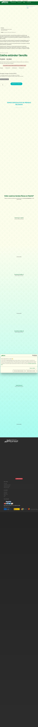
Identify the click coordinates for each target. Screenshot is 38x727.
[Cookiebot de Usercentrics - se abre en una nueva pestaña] (33, 355)
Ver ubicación (19, 313)
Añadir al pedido (16, 83)
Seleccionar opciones (23, 129)
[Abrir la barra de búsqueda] (26, 5)
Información (25, 1)
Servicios (14, 1)
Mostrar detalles (32, 368)
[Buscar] (27, 8)
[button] (8, 68)
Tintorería (19, 2)
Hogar (24, 2)
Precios (19, 1)
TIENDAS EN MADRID (19, 478)
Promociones (13, 2)
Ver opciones (22, 149)
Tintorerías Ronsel (6, 1)
